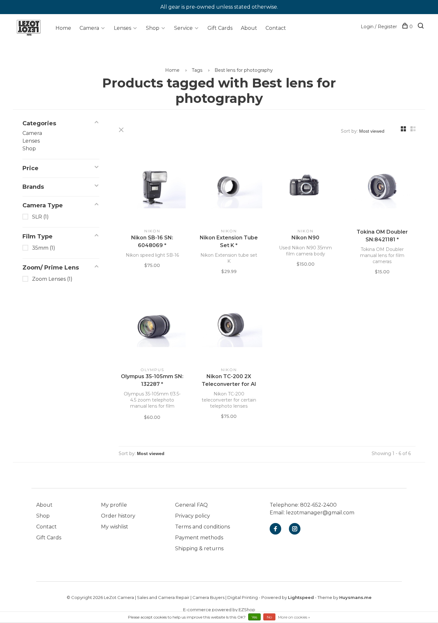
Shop (152, 28)
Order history (118, 516)
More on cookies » (294, 617)
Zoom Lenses (52, 279)
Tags (197, 70)
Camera (89, 28)
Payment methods (199, 538)
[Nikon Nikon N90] (305, 187)
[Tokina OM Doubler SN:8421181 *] (382, 187)
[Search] (421, 26)
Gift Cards (219, 28)
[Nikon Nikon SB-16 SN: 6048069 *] (152, 187)
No (269, 617)
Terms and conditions (202, 527)
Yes (254, 617)
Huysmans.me (355, 597)
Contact (275, 28)
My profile (114, 505)
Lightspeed (301, 597)
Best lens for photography (244, 70)
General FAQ (191, 505)
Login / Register (379, 26)
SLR (40, 217)
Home (63, 28)
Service (183, 28)
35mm (43, 248)
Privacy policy (192, 516)
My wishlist (114, 527)
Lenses (122, 28)
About (249, 28)
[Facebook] (275, 529)
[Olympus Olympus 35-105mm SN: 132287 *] (152, 326)
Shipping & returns (199, 548)
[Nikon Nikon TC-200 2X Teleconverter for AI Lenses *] (228, 326)
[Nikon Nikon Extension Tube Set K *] (228, 187)
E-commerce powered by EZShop (219, 609)
